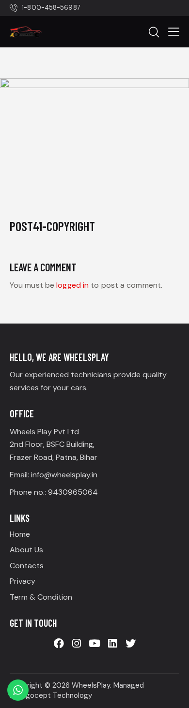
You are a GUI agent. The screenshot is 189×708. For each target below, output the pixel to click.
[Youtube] (94, 643)
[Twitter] (130, 643)
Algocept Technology (55, 695)
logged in (72, 285)
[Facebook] (58, 643)
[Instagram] (76, 643)
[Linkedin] (112, 643)
